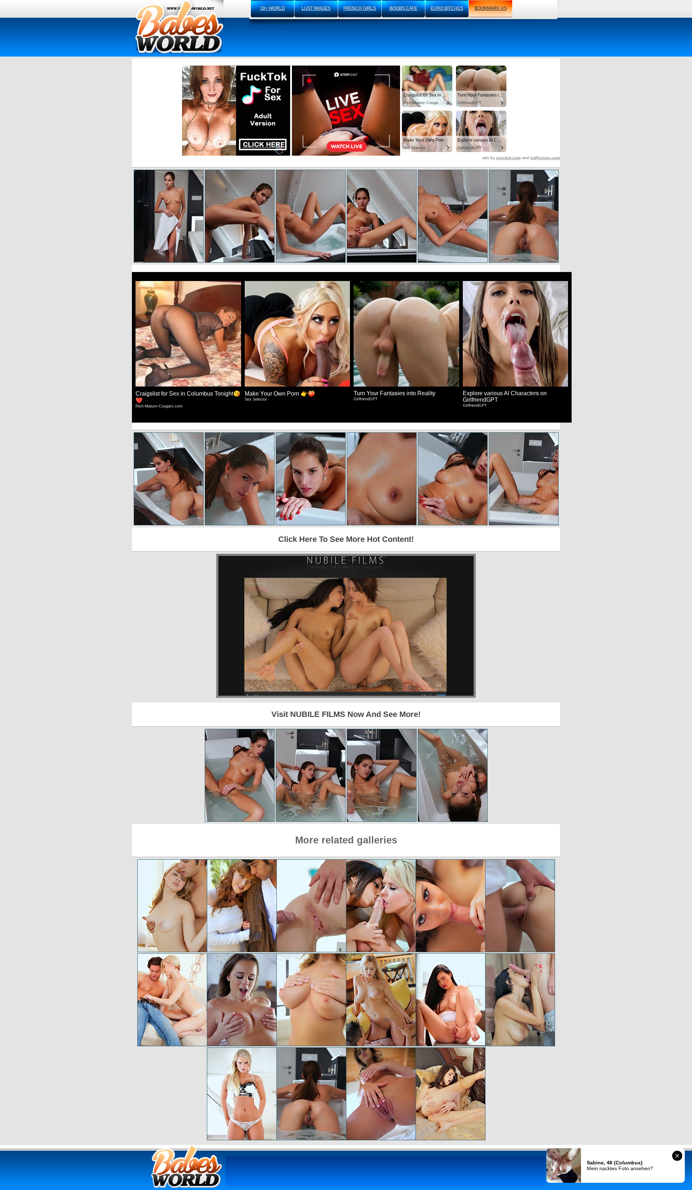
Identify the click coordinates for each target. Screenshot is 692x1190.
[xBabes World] (179, 27)
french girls (359, 8)
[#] (186, 1166)
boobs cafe (403, 8)
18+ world (272, 8)
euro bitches (447, 8)
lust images (316, 8)
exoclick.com (508, 158)
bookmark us (491, 8)
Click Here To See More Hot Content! (346, 539)
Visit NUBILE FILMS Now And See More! (346, 714)
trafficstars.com (545, 158)
